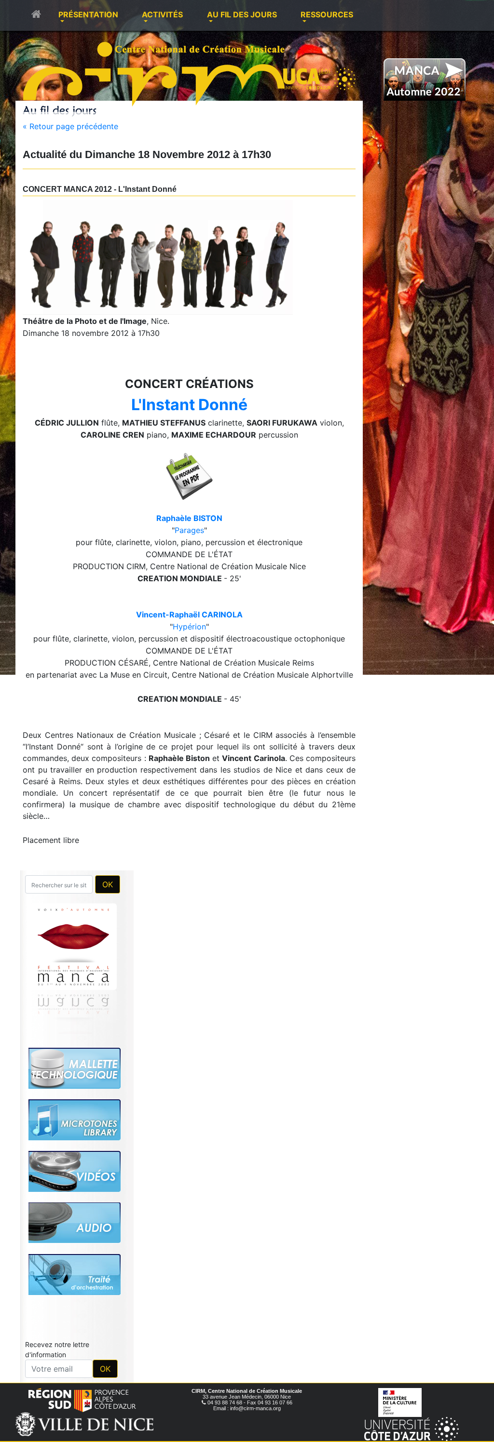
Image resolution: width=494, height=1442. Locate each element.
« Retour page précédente (70, 126)
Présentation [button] (88, 14)
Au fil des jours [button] (242, 14)
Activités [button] (162, 14)
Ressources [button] (327, 14)
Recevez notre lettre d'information (57, 1214)
